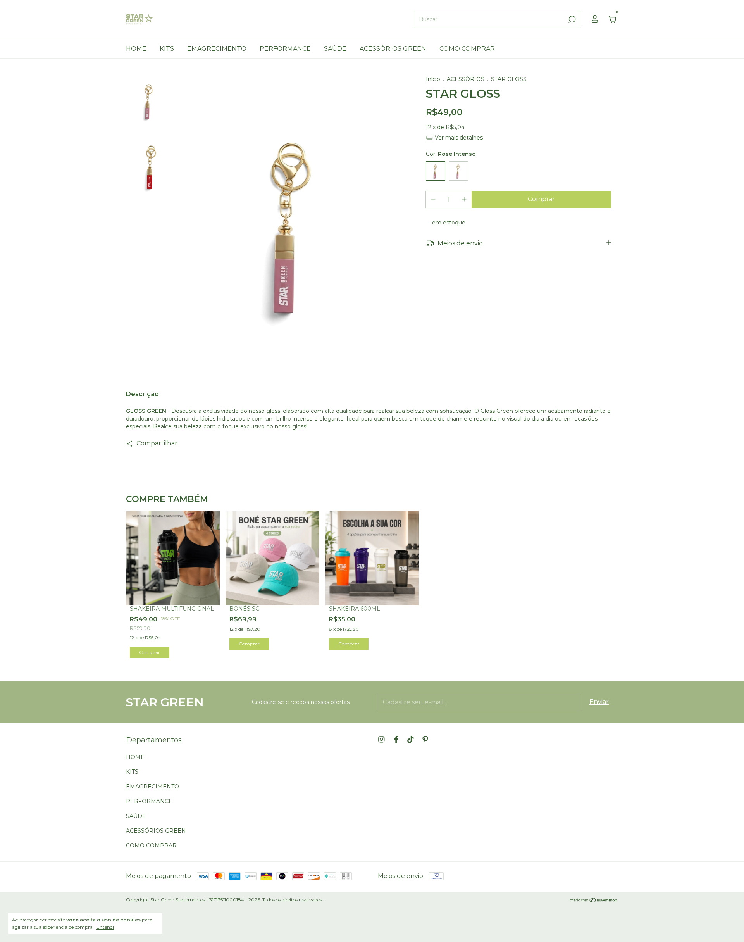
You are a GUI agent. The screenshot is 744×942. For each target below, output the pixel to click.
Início (433, 79)
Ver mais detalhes (458, 137)
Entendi (105, 927)
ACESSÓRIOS (466, 79)
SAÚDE (335, 48)
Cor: (451, 153)
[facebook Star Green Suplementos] (396, 739)
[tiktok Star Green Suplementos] (410, 739)
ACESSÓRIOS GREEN (393, 48)
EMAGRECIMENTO (216, 48)
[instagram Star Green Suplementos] (381, 739)
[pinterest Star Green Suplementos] (425, 739)
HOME (136, 48)
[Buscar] (571, 19)
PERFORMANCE (285, 48)
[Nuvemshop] (594, 900)
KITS (167, 48)
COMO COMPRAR (467, 48)
